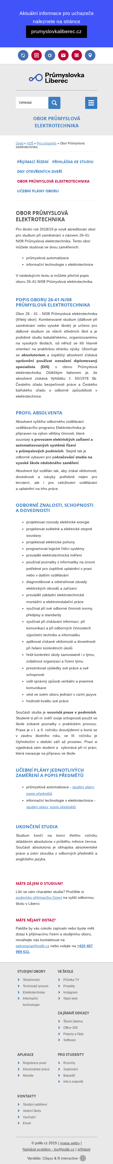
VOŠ (30, 143)
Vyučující (29, 1117)
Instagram (70, 992)
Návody (76, 55)
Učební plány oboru (38, 190)
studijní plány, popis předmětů (51, 807)
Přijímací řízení (33, 161)
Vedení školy (32, 1111)
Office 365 (70, 1028)
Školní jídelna (73, 1021)
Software (69, 1040)
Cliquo (48, 1158)
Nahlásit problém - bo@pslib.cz (48, 1149)
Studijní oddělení (35, 1104)
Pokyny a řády (73, 1034)
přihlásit (84, 1149)
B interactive (68, 1158)
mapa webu (70, 1143)
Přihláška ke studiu (73, 161)
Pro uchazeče (46, 143)
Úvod (19, 143)
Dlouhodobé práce (36, 1069)
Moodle (28, 1075)
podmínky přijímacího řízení (39, 897)
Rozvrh (36, 55)
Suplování (23, 55)
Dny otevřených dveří (39, 171)
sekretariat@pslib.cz (32, 946)
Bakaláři (50, 55)
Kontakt (90, 55)
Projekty (69, 986)
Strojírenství (31, 980)
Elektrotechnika (34, 992)
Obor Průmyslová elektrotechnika (53, 181)
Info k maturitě (73, 1081)
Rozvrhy (69, 1063)
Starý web (70, 998)
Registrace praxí (34, 1063)
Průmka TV (71, 980)
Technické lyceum (35, 986)
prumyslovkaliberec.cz (56, 31)
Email (63, 55)
